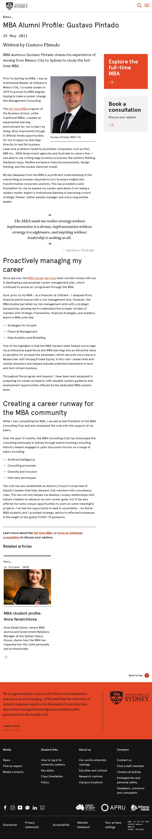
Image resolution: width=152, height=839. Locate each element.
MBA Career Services (42, 278)
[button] (139, 6)
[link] (19, 760)
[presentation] (27, 607)
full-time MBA (18, 109)
